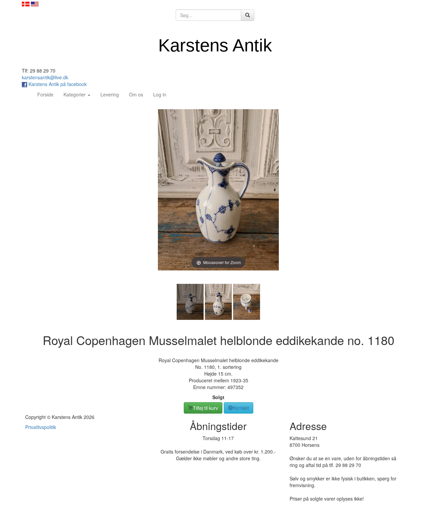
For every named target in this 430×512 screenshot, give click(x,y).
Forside (47, 94)
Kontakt (241, 407)
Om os (136, 94)
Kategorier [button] (75, 94)
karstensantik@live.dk (45, 77)
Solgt (218, 397)
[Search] (247, 15)
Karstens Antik (215, 45)
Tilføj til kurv (205, 407)
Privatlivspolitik (40, 427)
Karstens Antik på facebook (57, 84)
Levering (109, 94)
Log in (159, 94)
